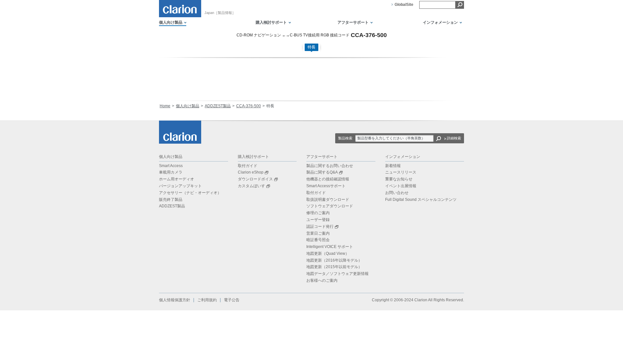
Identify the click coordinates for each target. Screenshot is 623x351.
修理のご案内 (318, 213)
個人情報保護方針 (174, 300)
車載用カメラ (170, 172)
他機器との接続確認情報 (327, 179)
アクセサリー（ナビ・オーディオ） (190, 192)
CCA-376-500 (248, 106)
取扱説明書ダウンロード (327, 199)
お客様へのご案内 (321, 280)
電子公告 (231, 300)
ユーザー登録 (318, 219)
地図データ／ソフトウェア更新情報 (337, 273)
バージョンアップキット (180, 186)
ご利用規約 (207, 300)
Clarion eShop (250, 172)
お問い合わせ (397, 192)
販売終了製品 (170, 199)
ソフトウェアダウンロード (329, 206)
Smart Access (171, 165)
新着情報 (393, 165)
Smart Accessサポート (326, 186)
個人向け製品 (187, 106)
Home (165, 106)
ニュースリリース (400, 172)
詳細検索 (454, 138)
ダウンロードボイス (255, 179)
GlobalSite (404, 4)
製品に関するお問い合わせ (329, 165)
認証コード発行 (320, 226)
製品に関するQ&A (322, 172)
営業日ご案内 (318, 233)
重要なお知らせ (398, 179)
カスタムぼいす (251, 186)
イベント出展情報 (400, 186)
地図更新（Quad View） (327, 253)
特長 (311, 47)
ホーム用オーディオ (176, 179)
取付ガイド (247, 165)
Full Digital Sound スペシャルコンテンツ (421, 199)
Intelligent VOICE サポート (329, 246)
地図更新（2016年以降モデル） (334, 260)
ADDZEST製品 (218, 106)
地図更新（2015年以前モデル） (334, 267)
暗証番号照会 (318, 240)
